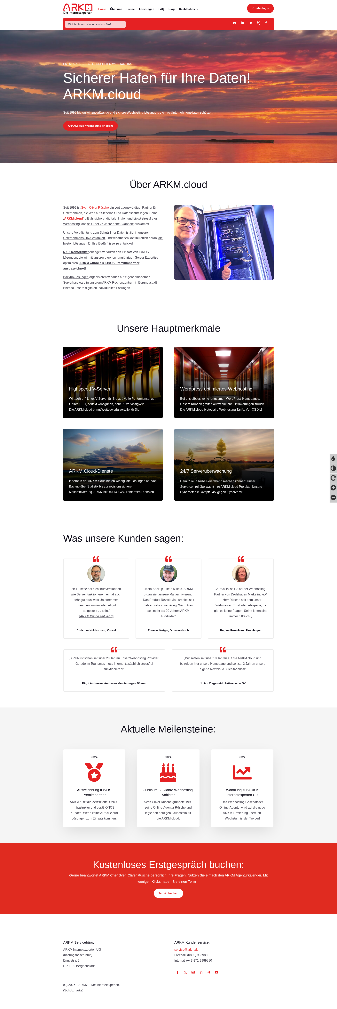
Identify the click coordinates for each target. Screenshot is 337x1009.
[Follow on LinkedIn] (201, 972)
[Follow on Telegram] (250, 23)
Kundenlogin (260, 8)
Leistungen (146, 9)
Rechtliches (187, 9)
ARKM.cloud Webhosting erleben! (90, 125)
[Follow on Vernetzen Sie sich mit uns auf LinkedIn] (242, 23)
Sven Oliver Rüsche (95, 207)
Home (102, 9)
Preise (131, 9)
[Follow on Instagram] (193, 972)
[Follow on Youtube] (235, 23)
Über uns (116, 9)
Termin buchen (168, 893)
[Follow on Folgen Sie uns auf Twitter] (258, 23)
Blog (171, 9)
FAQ (161, 9)
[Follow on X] (185, 972)
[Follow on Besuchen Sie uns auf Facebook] (266, 23)
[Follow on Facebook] (177, 972)
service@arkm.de (186, 949)
